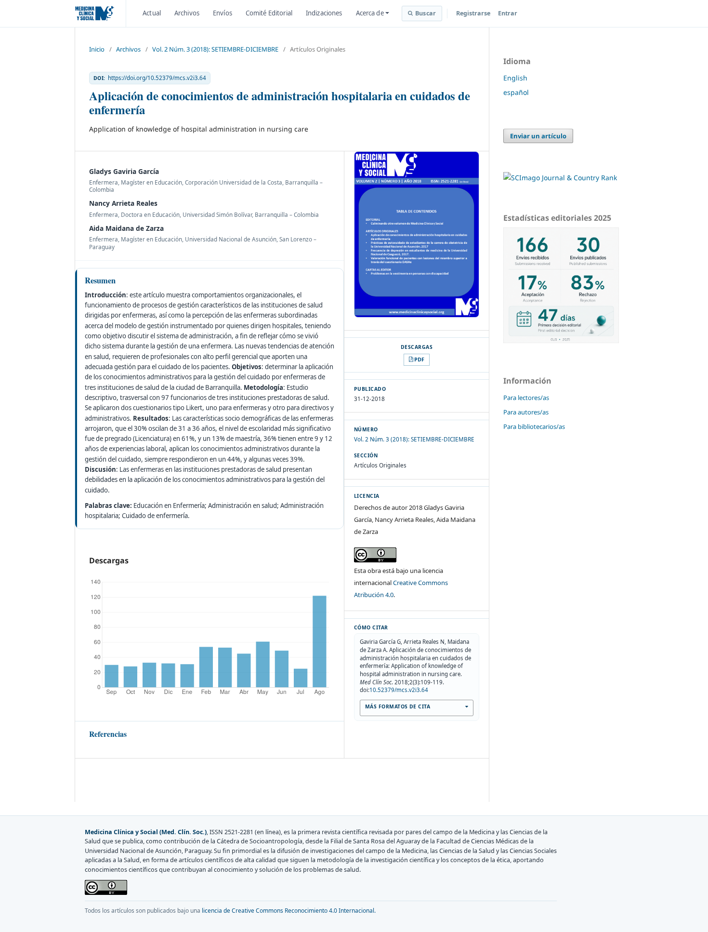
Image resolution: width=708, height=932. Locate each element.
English (515, 77)
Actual (152, 13)
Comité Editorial (269, 13)
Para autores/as (526, 412)
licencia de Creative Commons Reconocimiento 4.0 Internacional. (289, 910)
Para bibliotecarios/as (534, 426)
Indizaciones (324, 13)
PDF (419, 359)
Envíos (222, 13)
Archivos (186, 13)
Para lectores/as (526, 397)
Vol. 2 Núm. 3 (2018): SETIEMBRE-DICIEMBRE (215, 49)
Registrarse (473, 13)
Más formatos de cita (397, 706)
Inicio (97, 49)
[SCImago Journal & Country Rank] (560, 177)
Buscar (425, 13)
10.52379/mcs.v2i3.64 (398, 689)
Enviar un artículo (538, 136)
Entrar (507, 13)
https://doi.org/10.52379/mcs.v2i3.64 (157, 78)
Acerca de (370, 13)
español (516, 92)
